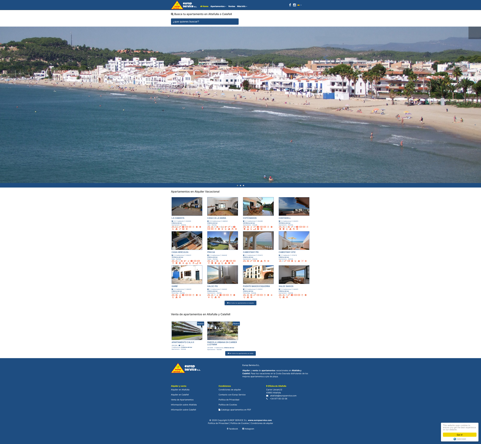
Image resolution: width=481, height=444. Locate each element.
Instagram (249, 428)
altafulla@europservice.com (283, 395)
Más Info (241, 6)
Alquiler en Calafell (180, 394)
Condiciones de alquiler (230, 389)
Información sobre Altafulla (184, 404)
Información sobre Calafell (183, 409)
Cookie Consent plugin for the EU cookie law (459, 439)
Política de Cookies (228, 404)
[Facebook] (290, 5)
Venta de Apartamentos (182, 399)
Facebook (233, 428)
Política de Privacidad (229, 399)
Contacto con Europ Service (232, 394)
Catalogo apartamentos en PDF (235, 409)
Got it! (460, 434)
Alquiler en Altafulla (180, 389)
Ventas (231, 6)
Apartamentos (217, 6)
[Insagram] (294, 5)
